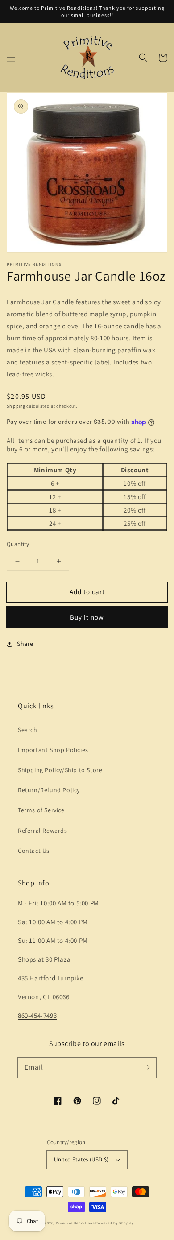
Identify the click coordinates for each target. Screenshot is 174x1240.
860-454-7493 (37, 1015)
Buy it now (87, 617)
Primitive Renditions (75, 1222)
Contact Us (34, 851)
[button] (11, 57)
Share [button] (25, 644)
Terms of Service (41, 810)
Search (27, 730)
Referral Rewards (42, 831)
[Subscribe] (146, 1067)
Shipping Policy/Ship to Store (60, 770)
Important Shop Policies (53, 750)
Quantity (18, 544)
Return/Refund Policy (49, 790)
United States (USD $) (81, 1159)
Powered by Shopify (114, 1222)
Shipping (16, 406)
